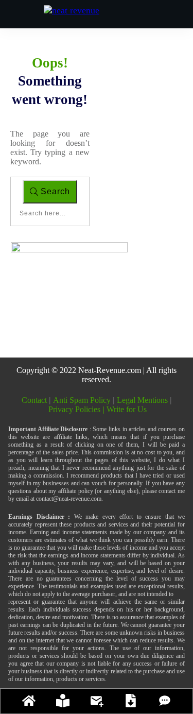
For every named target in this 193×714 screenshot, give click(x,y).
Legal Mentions (142, 400)
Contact (35, 400)
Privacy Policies (77, 409)
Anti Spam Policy (82, 400)
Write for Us (127, 409)
